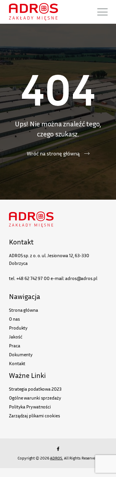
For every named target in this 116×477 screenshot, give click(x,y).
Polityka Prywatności (30, 407)
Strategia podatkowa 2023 (35, 389)
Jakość (15, 337)
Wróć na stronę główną (53, 153)
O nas (14, 319)
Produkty (18, 328)
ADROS (56, 457)
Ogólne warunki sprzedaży (35, 398)
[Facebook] (58, 448)
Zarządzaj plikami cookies (34, 416)
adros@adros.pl (81, 278)
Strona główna (23, 310)
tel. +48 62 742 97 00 (29, 278)
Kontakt (17, 363)
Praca (14, 346)
